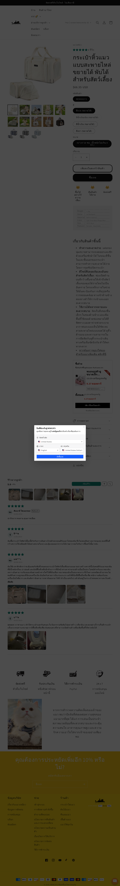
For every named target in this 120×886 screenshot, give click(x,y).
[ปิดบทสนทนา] (84, 427)
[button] (60, 442)
